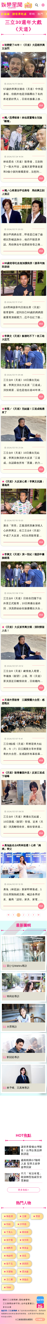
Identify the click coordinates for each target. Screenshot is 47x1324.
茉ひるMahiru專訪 (17, 965)
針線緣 (5, 14)
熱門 (40, 14)
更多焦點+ (23, 1190)
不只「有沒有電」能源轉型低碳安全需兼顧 (31, 1177)
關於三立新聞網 (10, 1300)
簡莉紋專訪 (13, 996)
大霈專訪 (12, 1026)
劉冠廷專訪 (13, 1057)
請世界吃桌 (19, 14)
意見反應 (7, 1307)
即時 (32, 14)
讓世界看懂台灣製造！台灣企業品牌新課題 (31, 1150)
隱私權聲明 (24, 1300)
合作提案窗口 (27, 1303)
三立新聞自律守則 (11, 1303)
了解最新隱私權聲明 (25, 1319)
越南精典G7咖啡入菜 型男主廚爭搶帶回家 (30, 1164)
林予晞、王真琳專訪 (18, 1087)
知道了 (41, 1319)
